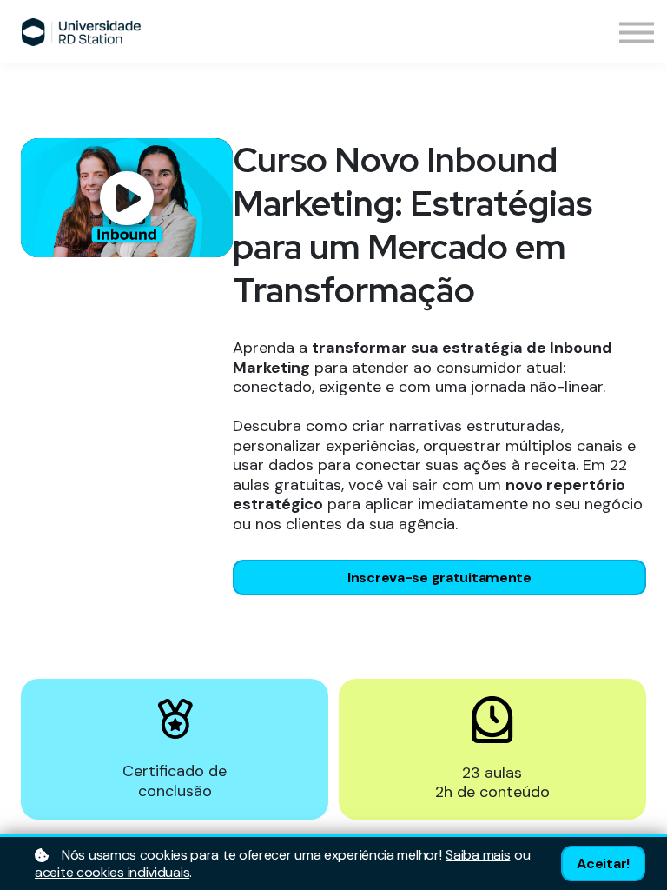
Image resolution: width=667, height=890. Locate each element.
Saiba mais (478, 855)
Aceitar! (603, 863)
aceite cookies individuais (112, 872)
